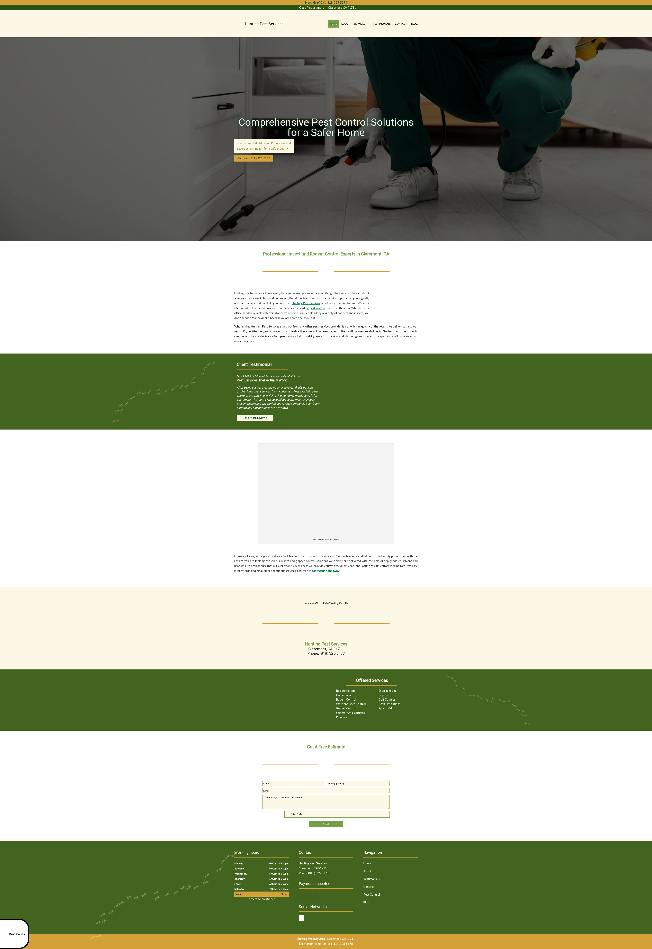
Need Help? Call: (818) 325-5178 (326, 2)
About (345, 23)
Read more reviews (255, 417)
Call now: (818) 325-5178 (253, 158)
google (301, 918)
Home (333, 23)
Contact (401, 23)
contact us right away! (326, 571)
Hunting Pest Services (306, 303)
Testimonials (382, 23)
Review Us (17, 934)
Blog (414, 23)
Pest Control (371, 894)
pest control (317, 308)
